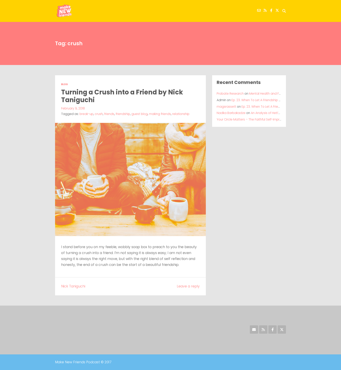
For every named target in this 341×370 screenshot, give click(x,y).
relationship (180, 114)
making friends (160, 114)
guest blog (139, 114)
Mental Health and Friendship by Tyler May (280, 93)
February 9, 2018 (73, 108)
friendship (123, 114)
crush (99, 114)
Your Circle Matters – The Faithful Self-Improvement (255, 119)
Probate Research (230, 93)
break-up (86, 114)
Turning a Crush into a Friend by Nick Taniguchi (122, 96)
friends (109, 114)
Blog (64, 84)
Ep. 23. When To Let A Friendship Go (257, 100)
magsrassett (226, 106)
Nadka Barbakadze (231, 113)
